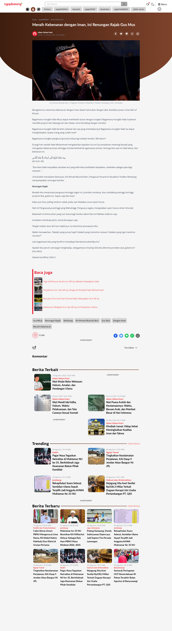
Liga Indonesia (93, 528)
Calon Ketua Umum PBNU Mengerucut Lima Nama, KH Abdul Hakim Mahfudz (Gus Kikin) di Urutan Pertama (45, 538)
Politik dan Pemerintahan (44, 528)
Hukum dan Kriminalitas (118, 480)
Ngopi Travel (112, 452)
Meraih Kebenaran (42, 326)
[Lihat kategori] (159, 9)
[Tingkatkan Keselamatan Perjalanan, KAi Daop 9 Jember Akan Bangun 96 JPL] (96, 460)
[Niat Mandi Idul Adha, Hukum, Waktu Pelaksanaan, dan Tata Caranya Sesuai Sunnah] (42, 405)
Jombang (56, 480)
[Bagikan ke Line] (127, 34)
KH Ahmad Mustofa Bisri (87, 320)
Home (34, 20)
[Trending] (27, 9)
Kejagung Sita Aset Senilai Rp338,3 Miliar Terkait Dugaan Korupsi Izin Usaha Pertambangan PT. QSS (99, 578)
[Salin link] (138, 34)
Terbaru (47, 9)
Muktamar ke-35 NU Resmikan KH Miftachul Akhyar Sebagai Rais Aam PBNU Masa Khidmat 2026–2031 (72, 538)
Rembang (68, 320)
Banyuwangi (119, 567)
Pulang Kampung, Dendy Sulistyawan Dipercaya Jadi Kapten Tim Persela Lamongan (99, 536)
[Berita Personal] (33, 9)
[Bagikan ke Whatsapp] (132, 34)
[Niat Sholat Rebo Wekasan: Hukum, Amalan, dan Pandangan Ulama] (42, 382)
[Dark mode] (153, 4)
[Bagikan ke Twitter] (121, 34)
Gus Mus (106, 320)
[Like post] (35, 335)
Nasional (76, 9)
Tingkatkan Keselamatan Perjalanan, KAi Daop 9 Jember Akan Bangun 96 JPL (45, 576)
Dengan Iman (119, 320)
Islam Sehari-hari (57, 20)
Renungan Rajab (53, 320)
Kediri (55, 452)
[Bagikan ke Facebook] (116, 34)
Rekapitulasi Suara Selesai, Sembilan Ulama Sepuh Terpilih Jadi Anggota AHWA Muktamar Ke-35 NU (126, 538)
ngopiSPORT (90, 9)
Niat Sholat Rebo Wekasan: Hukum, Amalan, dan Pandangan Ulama (67, 385)
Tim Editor (129, 347)
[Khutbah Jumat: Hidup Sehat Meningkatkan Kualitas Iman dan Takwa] (96, 427)
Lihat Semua (134, 443)
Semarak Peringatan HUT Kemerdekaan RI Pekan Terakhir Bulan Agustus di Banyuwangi (126, 576)
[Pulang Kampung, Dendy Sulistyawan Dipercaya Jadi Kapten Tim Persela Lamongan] (99, 516)
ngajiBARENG (44, 20)
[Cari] (124, 4)
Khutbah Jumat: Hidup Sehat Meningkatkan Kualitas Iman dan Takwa (122, 430)
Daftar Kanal (138, 9)
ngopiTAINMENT (121, 9)
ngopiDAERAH (61, 9)
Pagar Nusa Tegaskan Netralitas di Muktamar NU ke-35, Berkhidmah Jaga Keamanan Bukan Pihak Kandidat (67, 462)
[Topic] (38, 9)
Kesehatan (104, 9)
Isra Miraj (37, 320)
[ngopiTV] (148, 4)
